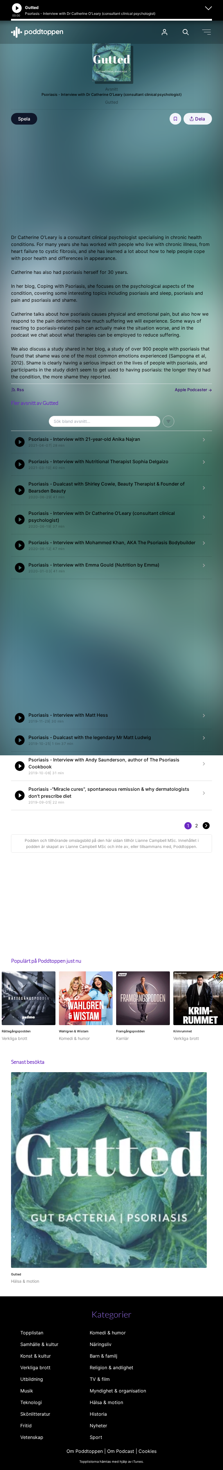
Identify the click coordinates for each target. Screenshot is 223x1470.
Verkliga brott (35, 1367)
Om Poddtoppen (84, 1451)
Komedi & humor (108, 1333)
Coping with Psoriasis (61, 286)
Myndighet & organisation (118, 1391)
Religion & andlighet (111, 1367)
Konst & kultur (35, 1356)
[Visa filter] (168, 421)
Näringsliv (101, 1344)
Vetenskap (31, 1437)
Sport (96, 1437)
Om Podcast (120, 1451)
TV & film (100, 1379)
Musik (26, 1391)
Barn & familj (103, 1356)
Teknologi (31, 1402)
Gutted (111, 102)
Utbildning (31, 1379)
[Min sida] (164, 32)
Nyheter (98, 1425)
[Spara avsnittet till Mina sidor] (175, 119)
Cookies (148, 1451)
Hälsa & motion (106, 1402)
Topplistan (31, 1333)
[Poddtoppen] (37, 32)
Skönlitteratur (35, 1414)
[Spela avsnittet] (20, 442)
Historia (98, 1414)
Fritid (26, 1425)
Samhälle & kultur (39, 1344)
